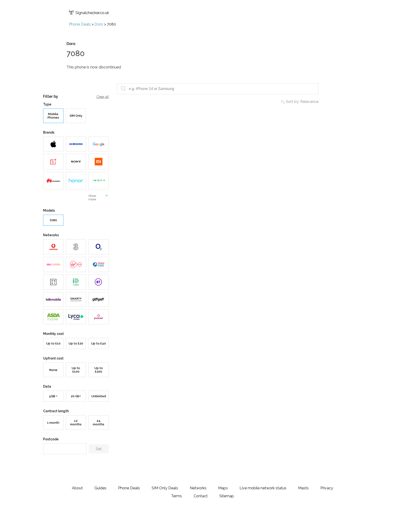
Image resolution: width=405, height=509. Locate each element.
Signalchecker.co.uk (92, 13)
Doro (98, 24)
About (77, 488)
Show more (92, 197)
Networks (198, 488)
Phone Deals (80, 24)
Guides (100, 488)
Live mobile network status (263, 488)
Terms (176, 496)
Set (99, 449)
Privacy (326, 488)
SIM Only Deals (165, 488)
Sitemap (226, 496)
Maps (223, 488)
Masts (303, 488)
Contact (201, 496)
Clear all (102, 97)
